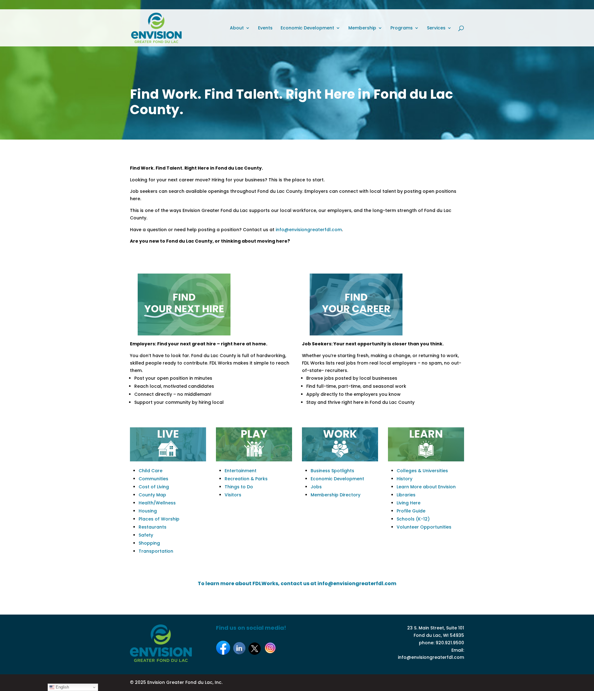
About (237, 28)
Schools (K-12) (413, 519)
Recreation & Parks (246, 479)
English (61, 687)
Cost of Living (154, 487)
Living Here (408, 503)
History (404, 479)
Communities (153, 479)
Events (265, 28)
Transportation (156, 551)
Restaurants (152, 527)
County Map (152, 495)
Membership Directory (335, 495)
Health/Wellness (157, 503)
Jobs (316, 487)
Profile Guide (411, 511)
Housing (148, 511)
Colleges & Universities (422, 471)
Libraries (406, 495)
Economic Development (307, 28)
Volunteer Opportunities (424, 527)
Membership (362, 28)
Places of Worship (159, 519)
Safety (146, 535)
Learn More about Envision (426, 487)
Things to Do (239, 487)
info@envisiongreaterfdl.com (309, 230)
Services (436, 28)
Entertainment (240, 471)
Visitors (233, 495)
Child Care (150, 471)
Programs (401, 28)
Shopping (149, 543)
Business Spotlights (332, 471)
